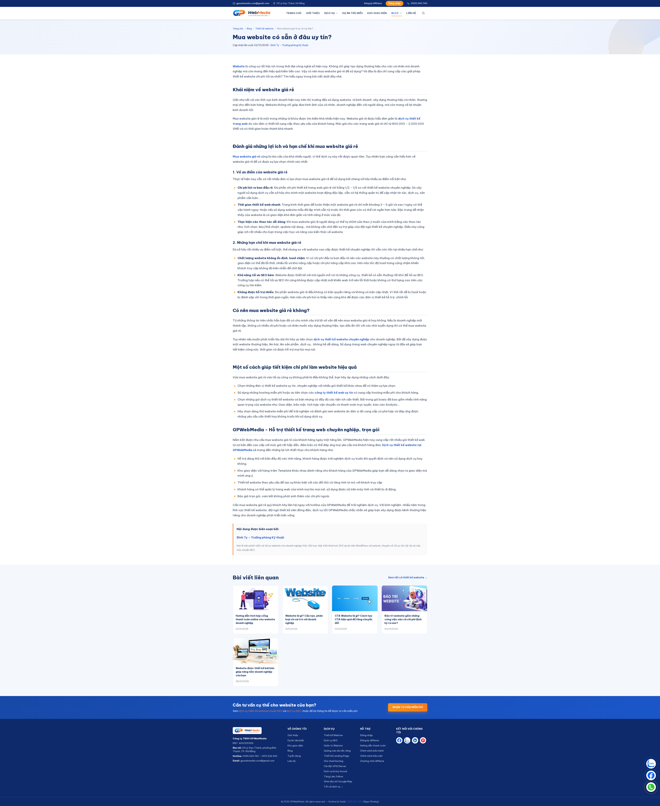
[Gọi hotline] (651, 787)
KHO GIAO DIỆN (377, 13)
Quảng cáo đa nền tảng (337, 750)
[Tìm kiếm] (424, 13)
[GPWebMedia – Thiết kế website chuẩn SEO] (252, 13)
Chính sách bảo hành (372, 750)
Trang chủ (238, 28)
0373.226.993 (269, 756)
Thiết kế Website (333, 735)
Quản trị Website (333, 745)
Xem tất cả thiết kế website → (407, 577)
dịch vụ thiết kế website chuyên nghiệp (341, 339)
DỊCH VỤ (329, 13)
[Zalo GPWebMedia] (407, 740)
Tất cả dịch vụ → (333, 786)
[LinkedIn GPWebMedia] (415, 740)
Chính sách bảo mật (371, 755)
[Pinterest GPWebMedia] (423, 740)
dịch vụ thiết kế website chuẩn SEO (260, 711)
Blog (249, 28)
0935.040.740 (419, 3)
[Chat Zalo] (651, 764)
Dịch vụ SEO (331, 740)
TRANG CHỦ (293, 13)
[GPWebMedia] (257, 730)
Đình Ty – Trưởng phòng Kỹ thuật (289, 45)
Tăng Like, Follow (333, 776)
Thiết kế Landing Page (336, 755)
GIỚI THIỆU (313, 13)
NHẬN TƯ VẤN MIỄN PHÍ (408, 707)
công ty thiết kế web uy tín (334, 392)
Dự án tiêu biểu (296, 740)
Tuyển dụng (294, 755)
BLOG (395, 13)
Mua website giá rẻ (246, 156)
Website (239, 66)
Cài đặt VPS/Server (335, 766)
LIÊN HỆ (411, 13)
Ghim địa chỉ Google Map (338, 781)
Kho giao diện (295, 745)
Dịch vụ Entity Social (335, 771)
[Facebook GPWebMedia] (399, 740)
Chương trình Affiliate (372, 761)
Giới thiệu (293, 735)
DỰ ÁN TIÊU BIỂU (352, 13)
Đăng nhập (394, 3)
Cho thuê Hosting (333, 761)
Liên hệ (291, 761)
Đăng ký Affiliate (373, 3)
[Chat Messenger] (651, 775)
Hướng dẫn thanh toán (373, 745)
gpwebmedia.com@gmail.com (252, 3)
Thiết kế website (264, 28)
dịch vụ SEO (294, 711)
